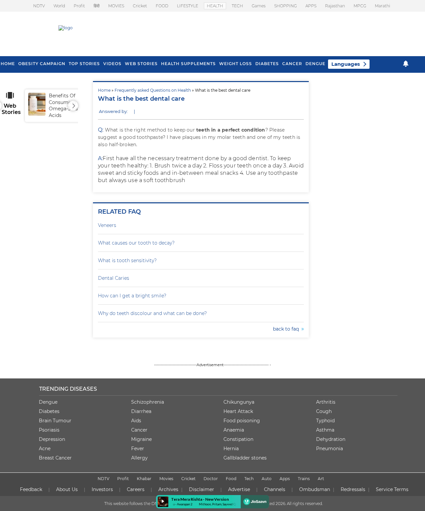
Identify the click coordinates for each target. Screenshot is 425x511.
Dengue (315, 63)
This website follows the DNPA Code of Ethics (148, 503)
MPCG (360, 5)
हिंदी (97, 5)
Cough (324, 411)
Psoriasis (49, 430)
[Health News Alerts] (405, 63)
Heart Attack (238, 411)
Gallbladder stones (245, 458)
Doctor (211, 478)
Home (104, 90)
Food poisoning (241, 421)
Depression (52, 439)
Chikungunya (238, 402)
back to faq (287, 329)
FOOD (162, 5)
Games (259, 5)
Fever (137, 449)
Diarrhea (141, 411)
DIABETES (267, 63)
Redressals (353, 489)
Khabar (144, 478)
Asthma (325, 430)
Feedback (31, 489)
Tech (249, 478)
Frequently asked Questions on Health (153, 90)
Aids (136, 421)
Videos (112, 63)
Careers (135, 489)
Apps (285, 478)
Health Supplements (188, 63)
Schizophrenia (147, 402)
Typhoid (325, 421)
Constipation (238, 439)
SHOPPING (285, 5)
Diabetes (49, 411)
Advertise (239, 489)
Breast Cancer (55, 458)
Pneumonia (329, 449)
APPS (310, 5)
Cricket (140, 5)
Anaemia (233, 430)
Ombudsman (314, 489)
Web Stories (141, 63)
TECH (237, 5)
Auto (267, 478)
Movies (166, 478)
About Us (67, 489)
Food (231, 478)
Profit (79, 5)
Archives (168, 489)
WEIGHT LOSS (235, 63)
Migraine (141, 439)
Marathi (382, 5)
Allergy (139, 458)
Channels (274, 489)
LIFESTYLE (187, 5)
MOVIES (116, 5)
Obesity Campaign (41, 63)
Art (321, 478)
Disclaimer (201, 489)
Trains (304, 478)
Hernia (231, 449)
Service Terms (392, 489)
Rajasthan (335, 5)
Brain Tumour (55, 421)
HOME (8, 63)
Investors (102, 489)
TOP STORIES (84, 63)
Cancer (292, 63)
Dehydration (330, 439)
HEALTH (215, 5)
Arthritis (325, 402)
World (59, 5)
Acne (44, 449)
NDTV (39, 5)
